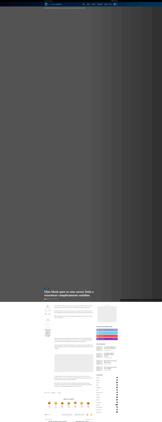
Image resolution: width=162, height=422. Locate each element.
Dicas (97, 390)
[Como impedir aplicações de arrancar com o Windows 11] (99, 348)
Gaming (98, 399)
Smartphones (99, 412)
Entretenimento (99, 392)
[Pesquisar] (117, 4)
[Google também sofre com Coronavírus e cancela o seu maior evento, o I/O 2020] (47, 325)
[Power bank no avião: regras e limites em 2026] (99, 362)
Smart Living (98, 409)
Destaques (98, 387)
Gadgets (98, 397)
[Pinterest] (45, 314)
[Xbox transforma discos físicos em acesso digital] (99, 368)
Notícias (46, 288)
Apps (97, 385)
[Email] (49, 314)
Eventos (98, 394)
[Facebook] (45, 310)
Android (97, 380)
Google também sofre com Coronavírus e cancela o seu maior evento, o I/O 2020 (48, 333)
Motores (53, 392)
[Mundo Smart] (53, 4)
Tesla (64, 305)
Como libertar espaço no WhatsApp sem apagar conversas (109, 355)
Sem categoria (99, 407)
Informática (98, 402)
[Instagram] (107, 339)
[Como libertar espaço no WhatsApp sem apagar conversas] (99, 355)
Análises (98, 377)
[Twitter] (49, 310)
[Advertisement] (73, 363)
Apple (97, 382)
